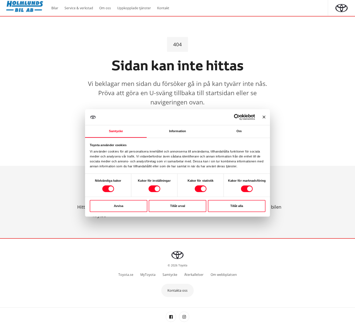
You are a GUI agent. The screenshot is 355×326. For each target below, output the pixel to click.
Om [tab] (239, 131)
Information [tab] (177, 131)
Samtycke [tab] (116, 131)
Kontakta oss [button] (177, 290)
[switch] (154, 189)
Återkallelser (194, 274)
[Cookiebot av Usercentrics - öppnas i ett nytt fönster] (237, 117)
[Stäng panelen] (264, 117)
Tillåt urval (177, 206)
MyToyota (148, 274)
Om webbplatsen (224, 274)
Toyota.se (125, 274)
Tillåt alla (236, 206)
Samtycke (170, 274)
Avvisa (118, 206)
